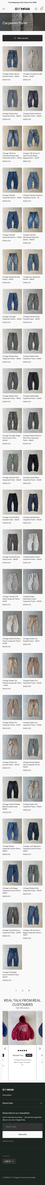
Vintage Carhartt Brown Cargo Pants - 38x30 (11, 558)
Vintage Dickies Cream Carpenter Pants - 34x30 (32, 558)
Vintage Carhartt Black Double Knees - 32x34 (10, 518)
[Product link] (12, 64)
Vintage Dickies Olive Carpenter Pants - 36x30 (32, 889)
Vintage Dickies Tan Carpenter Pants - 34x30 (32, 805)
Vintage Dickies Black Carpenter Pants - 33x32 (32, 479)
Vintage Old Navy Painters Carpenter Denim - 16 (32, 196)
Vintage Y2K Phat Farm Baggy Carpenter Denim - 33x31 (32, 932)
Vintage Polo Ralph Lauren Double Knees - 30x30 (11, 974)
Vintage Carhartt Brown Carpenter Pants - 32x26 (11, 931)
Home (4, 16)
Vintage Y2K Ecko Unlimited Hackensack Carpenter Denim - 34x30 (12, 155)
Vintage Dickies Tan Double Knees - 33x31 (31, 640)
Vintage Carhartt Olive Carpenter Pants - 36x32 (11, 479)
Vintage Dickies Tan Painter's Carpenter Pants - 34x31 (11, 683)
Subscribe (22, 1134)
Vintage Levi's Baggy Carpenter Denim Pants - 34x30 (11, 890)
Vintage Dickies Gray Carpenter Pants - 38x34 (11, 115)
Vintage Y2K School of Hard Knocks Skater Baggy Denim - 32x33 (31, 155)
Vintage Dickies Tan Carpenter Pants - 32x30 (32, 682)
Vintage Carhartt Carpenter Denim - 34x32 (12, 196)
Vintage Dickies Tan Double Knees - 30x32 (10, 763)
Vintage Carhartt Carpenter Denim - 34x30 (12, 236)
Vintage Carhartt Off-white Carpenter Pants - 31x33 (11, 599)
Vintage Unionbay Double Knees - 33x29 (32, 75)
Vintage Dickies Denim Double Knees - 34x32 (10, 75)
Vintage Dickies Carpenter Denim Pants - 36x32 (11, 848)
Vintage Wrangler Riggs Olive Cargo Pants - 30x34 (11, 438)
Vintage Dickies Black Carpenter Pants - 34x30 (32, 397)
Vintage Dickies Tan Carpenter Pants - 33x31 (11, 724)
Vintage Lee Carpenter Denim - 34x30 (31, 278)
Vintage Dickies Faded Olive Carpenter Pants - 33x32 (32, 764)
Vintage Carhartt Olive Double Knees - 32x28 (31, 318)
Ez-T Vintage (14, 1177)
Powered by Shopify (28, 1177)
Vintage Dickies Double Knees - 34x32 (11, 278)
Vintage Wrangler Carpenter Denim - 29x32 (12, 318)
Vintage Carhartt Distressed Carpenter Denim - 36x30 (31, 237)
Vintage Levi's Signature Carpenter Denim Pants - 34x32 (32, 848)
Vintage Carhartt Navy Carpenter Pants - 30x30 (32, 518)
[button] (3, 9)
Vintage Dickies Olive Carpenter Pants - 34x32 (11, 357)
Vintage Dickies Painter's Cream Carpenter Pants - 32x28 (11, 641)
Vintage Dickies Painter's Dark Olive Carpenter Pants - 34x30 (32, 438)
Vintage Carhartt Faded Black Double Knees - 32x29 (11, 806)
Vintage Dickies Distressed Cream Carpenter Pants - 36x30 (32, 599)
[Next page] (29, 990)
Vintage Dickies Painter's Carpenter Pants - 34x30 (32, 115)
